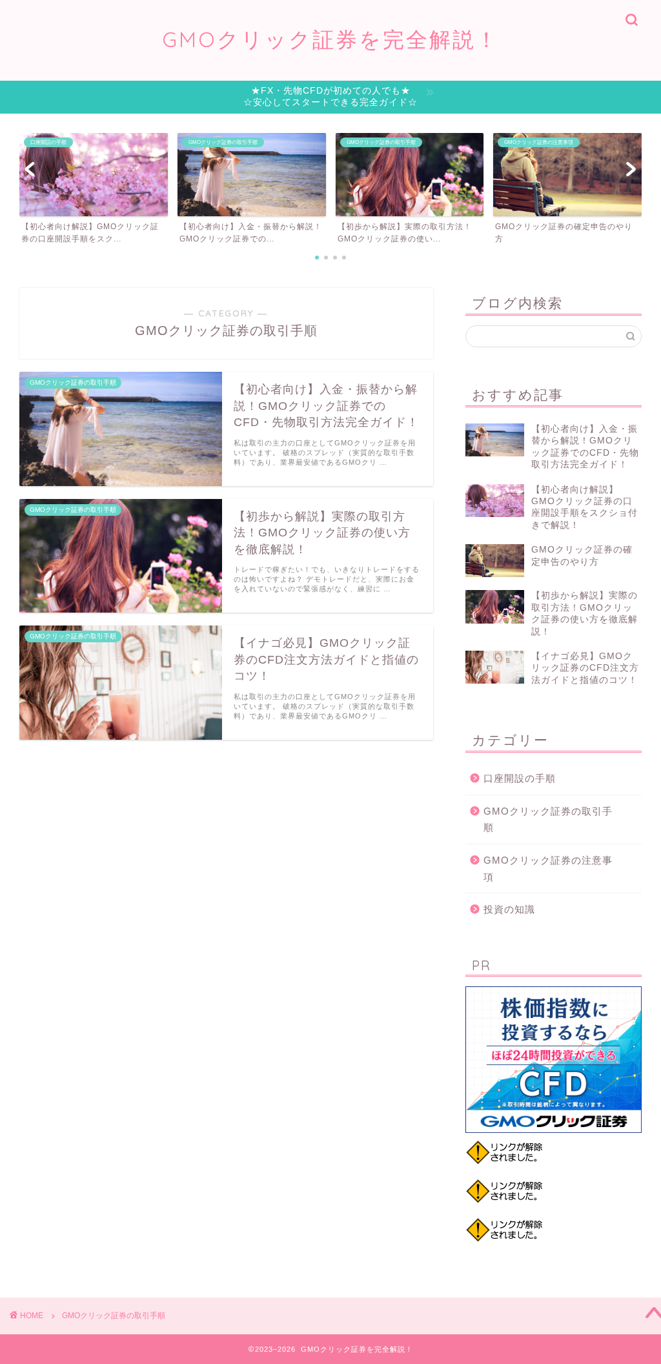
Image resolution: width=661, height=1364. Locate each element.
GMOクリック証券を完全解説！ (330, 39)
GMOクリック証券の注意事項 (548, 868)
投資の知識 (509, 909)
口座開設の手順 (519, 778)
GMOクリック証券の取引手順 (548, 819)
